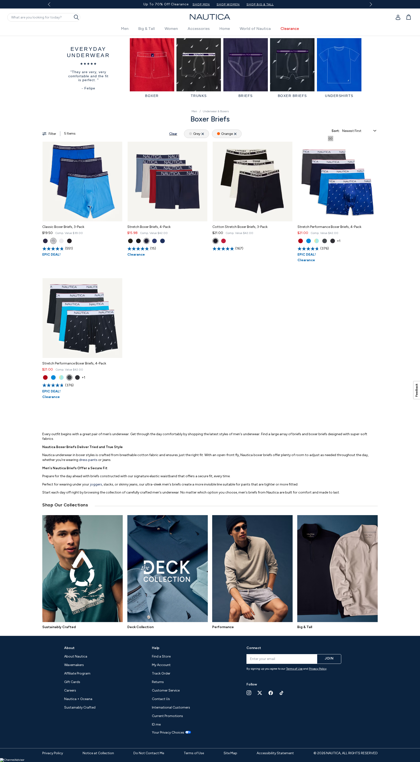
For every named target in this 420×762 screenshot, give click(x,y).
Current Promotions (167, 716)
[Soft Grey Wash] (162, 241)
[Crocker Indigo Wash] (154, 241)
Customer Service (166, 690)
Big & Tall (146, 28)
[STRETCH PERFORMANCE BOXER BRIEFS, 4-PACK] (337, 181)
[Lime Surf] (130, 241)
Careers (70, 690)
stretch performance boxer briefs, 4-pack (329, 227)
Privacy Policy (317, 668)
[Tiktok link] (281, 693)
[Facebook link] (270, 693)
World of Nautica (255, 28)
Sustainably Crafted (59, 627)
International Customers (171, 707)
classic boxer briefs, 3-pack (63, 227)
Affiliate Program (77, 673)
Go (330, 138)
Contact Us (161, 699)
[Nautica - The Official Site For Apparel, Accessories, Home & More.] (210, 17)
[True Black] (69, 241)
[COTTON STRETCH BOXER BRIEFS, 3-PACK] (252, 181)
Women (171, 28)
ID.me (156, 724)
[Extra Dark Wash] (316, 241)
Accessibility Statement (275, 753)
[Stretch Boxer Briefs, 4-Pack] (167, 181)
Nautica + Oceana (78, 699)
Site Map (230, 753)
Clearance (289, 28)
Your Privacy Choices (168, 733)
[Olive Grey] (53, 241)
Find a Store (161, 656)
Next (370, 4)
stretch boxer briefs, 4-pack (149, 227)
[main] (210, 333)
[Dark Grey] (324, 241)
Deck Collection (140, 627)
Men (125, 28)
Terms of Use (294, 668)
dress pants (88, 460)
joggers (96, 484)
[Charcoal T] (215, 241)
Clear (173, 134)
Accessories (199, 28)
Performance (223, 627)
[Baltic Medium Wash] (146, 241)
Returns (158, 682)
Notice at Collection (98, 753)
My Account (161, 665)
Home (224, 28)
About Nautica (75, 656)
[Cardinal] (300, 241)
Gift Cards (72, 682)
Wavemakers (74, 665)
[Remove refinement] (202, 134)
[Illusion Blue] (308, 241)
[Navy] (45, 241)
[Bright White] (61, 241)
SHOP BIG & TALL (100, 4)
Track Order (161, 673)
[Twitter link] (259, 693)
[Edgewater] (138, 241)
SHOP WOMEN (68, 4)
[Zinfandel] (223, 241)
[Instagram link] (248, 692)
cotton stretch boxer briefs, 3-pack (240, 227)
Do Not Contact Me (148, 753)
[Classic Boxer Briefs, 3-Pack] (82, 181)
